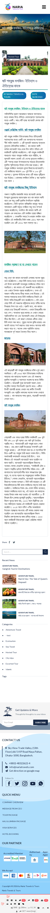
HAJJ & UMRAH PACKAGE (14, 821)
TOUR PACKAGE (10, 815)
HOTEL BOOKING (10, 834)
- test (8, 635)
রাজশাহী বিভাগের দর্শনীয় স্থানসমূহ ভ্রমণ (31, 592)
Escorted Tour (12, 663)
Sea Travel (10, 647)
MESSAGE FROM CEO (12, 808)
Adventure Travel (10, 566)
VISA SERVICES (9, 827)
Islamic (9, 669)
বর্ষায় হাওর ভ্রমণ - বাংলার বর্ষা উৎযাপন (31, 615)
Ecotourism (11, 641)
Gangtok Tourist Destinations (16, 569)
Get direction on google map (24, 770)
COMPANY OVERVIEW (12, 802)
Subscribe (40, 722)
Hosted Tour (13, 56)
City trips (10, 658)
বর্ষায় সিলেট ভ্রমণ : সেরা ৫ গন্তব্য (29, 603)
